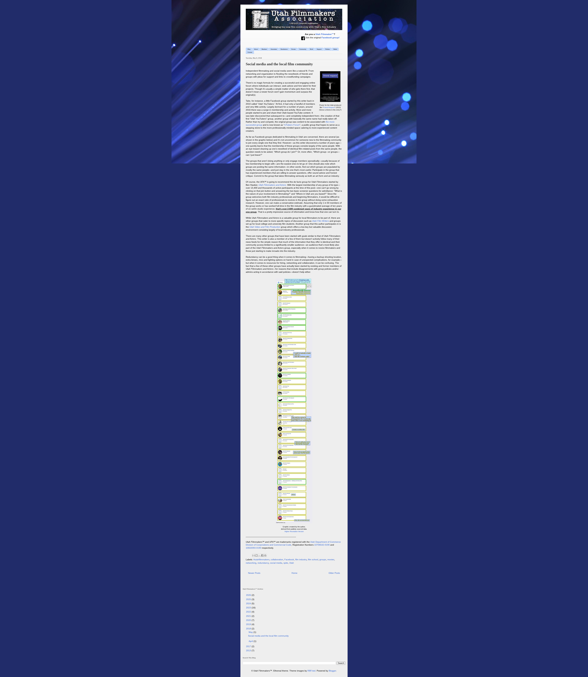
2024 (249, 603)
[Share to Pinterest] (265, 555)
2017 (249, 646)
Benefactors (284, 49)
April (251, 641)
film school (313, 559)
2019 (249, 624)
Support (319, 49)
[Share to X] (259, 555)
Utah (291, 563)
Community (302, 49)
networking (251, 563)
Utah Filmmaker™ (324, 34)
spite (285, 563)
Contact (250, 52)
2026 (249, 595)
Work (311, 49)
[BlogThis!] (256, 555)
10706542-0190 (322, 545)
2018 (249, 628)
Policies (327, 49)
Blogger (332, 670)
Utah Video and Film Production (264, 227)
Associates (274, 49)
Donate (293, 49)
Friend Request (329, 107)
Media (335, 49)
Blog (249, 49)
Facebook (289, 559)
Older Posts (334, 573)
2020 (249, 620)
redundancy (263, 563)
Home (294, 573)
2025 (249, 599)
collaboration (277, 559)
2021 (249, 616)
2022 (249, 612)
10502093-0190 (253, 548)
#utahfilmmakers (261, 559)
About (256, 49)
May (251, 632)
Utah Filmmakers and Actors (272, 185)
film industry (301, 559)
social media (276, 563)
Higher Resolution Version (294, 531)
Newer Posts (254, 573)
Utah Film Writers (320, 221)
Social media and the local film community (279, 64)
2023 (249, 607)
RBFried (311, 670)
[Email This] (253, 555)
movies (330, 559)
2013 (249, 650)
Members (264, 49)
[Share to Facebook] (262, 555)
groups (322, 559)
